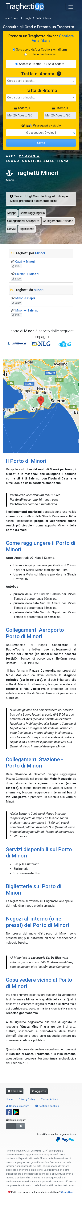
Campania (29, 156)
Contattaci (67, 1192)
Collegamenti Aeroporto (23, 221)
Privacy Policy (27, 1099)
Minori (40, 253)
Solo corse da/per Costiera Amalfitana (41, 49)
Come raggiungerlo (32, 213)
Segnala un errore (19, 1105)
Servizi (11, 229)
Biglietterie (26, 229)
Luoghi (27, 18)
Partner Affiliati (49, 1099)
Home (6, 18)
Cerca (41, 143)
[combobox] (41, 81)
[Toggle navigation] (70, 7)
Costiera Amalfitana (45, 161)
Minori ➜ (25, 298)
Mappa (11, 213)
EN (20, 1126)
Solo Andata (56, 64)
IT (11, 1126)
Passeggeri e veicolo (46, 125)
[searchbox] (41, 81)
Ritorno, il (61, 108)
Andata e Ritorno (30, 64)
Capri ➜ (25, 261)
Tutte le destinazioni (41, 54)
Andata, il (23, 108)
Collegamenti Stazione (58, 221)
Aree (16, 18)
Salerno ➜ (27, 274)
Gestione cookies (48, 1105)
